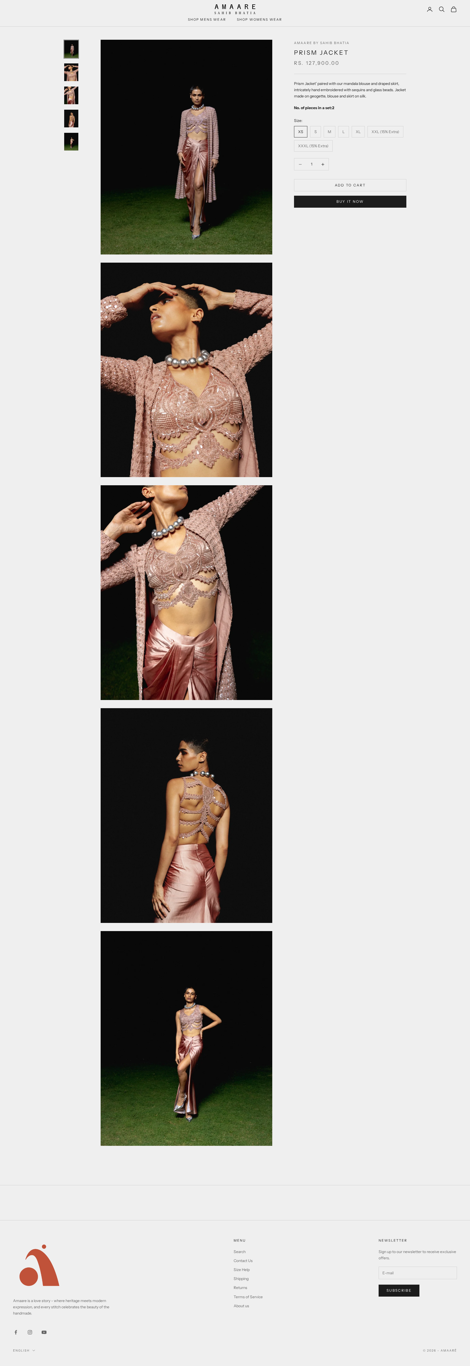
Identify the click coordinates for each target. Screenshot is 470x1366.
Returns (240, 1287)
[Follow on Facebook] (15, 1332)
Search (240, 1251)
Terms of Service (248, 1296)
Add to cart (350, 185)
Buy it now (350, 201)
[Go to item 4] (71, 118)
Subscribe (399, 1290)
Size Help (242, 1269)
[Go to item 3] (71, 95)
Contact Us (243, 1260)
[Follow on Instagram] (30, 1332)
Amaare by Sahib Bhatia (322, 43)
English (21, 1350)
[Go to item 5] (71, 141)
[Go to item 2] (71, 72)
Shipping (241, 1278)
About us (241, 1305)
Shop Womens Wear (259, 19)
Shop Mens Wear (207, 19)
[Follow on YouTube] (44, 1332)
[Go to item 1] (71, 49)
